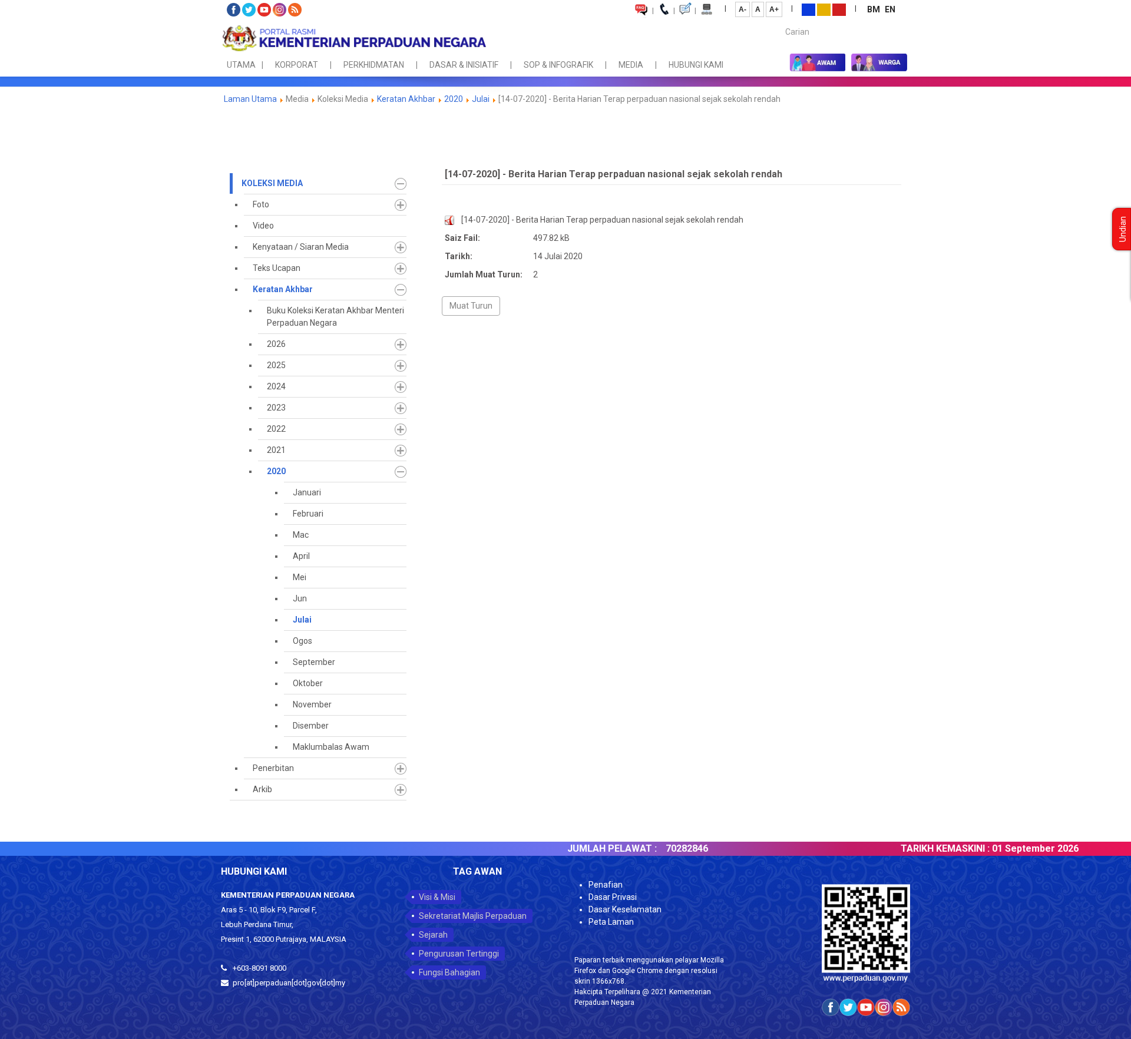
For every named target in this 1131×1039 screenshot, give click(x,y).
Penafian (605, 884)
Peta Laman (611, 922)
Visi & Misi (437, 897)
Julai (481, 99)
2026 (276, 344)
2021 (276, 450)
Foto (261, 204)
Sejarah (433, 934)
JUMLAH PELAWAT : (581, 848)
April (301, 556)
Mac (301, 535)
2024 (276, 386)
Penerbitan (273, 768)
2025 (276, 365)
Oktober (308, 683)
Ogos (302, 641)
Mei (299, 577)
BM (874, 9)
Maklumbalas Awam (331, 747)
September (314, 662)
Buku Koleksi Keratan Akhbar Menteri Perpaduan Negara (335, 316)
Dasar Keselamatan (625, 909)
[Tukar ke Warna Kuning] (824, 9)
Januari (307, 492)
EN (890, 9)
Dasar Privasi (612, 897)
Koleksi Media (272, 183)
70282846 (655, 848)
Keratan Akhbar (407, 99)
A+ (774, 9)
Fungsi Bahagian (449, 972)
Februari (308, 513)
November (312, 704)
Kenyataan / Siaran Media (301, 247)
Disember (311, 725)
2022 (276, 429)
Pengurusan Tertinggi (459, 953)
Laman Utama (250, 99)
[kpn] (353, 38)
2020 (453, 99)
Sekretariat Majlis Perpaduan (473, 916)
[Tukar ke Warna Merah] (839, 9)
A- (742, 9)
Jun (300, 598)
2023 (276, 407)
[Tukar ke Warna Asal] (808, 9)
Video (263, 225)
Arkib (262, 789)
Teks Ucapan (276, 268)
